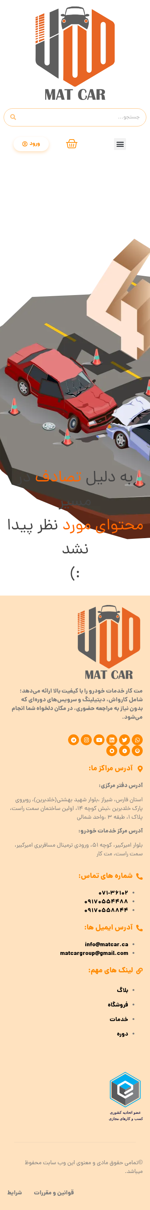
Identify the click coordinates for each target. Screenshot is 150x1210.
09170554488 (106, 902)
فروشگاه (118, 1005)
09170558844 (106, 911)
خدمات (119, 1020)
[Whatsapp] (137, 739)
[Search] (13, 117)
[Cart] (71, 144)
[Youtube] (99, 739)
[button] (120, 144)
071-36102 (113, 893)
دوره (122, 1034)
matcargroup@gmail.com (94, 954)
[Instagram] (86, 739)
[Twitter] (124, 739)
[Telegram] (73, 739)
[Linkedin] (111, 739)
